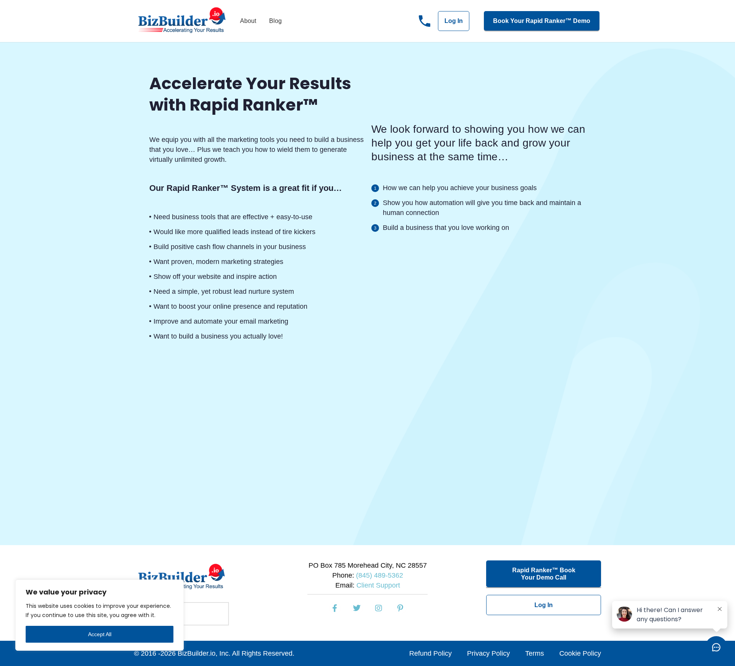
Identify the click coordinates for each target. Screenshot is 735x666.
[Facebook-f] (335, 608)
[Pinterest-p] (400, 608)
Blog (275, 21)
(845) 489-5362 (379, 575)
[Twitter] (357, 608)
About (248, 21)
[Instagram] (378, 608)
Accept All (99, 634)
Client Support (378, 585)
